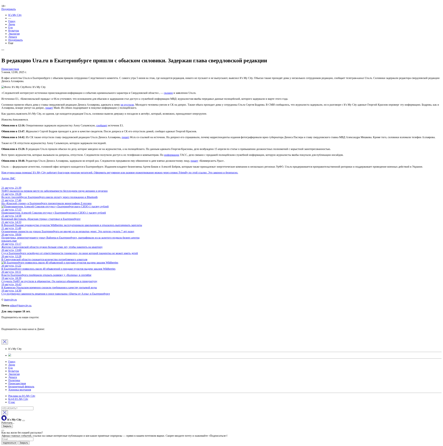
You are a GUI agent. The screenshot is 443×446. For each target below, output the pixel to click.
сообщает (101, 125)
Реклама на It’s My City (21, 395)
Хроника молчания (19, 389)
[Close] (4, 342)
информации (171, 154)
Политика (14, 380)
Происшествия (17, 383)
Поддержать (8, 9)
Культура (13, 30)
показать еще (9, 240)
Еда (10, 27)
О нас (11, 402)
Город (11, 21)
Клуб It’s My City (18, 399)
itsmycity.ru (10, 299)
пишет (49, 107)
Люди (11, 24)
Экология (14, 33)
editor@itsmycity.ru (20, 305)
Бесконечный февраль (21, 386)
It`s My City (15, 15)
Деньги (12, 36)
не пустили (127, 104)
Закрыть (7, 426)
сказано (168, 92)
